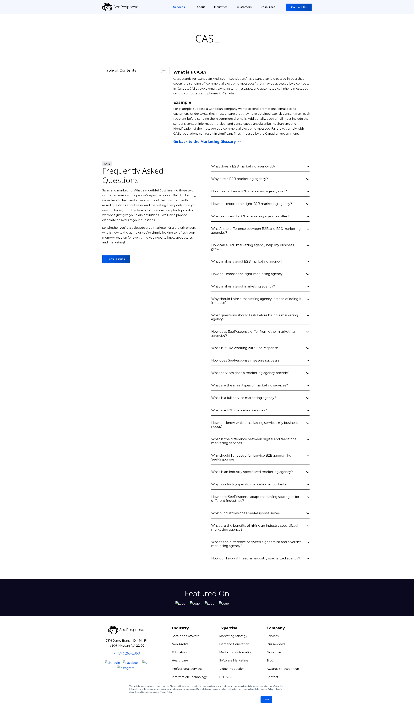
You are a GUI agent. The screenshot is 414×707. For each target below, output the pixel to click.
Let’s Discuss (116, 259)
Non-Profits (180, 644)
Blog (270, 660)
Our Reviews (276, 644)
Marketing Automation (236, 652)
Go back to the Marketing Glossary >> (207, 141)
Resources (268, 7)
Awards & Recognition (283, 669)
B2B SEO (225, 677)
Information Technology (189, 677)
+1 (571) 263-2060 (127, 653)
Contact (272, 677)
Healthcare (180, 660)
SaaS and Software (185, 636)
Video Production (232, 669)
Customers (244, 7)
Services (179, 7)
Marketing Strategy (233, 636)
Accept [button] (266, 699)
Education (179, 652)
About (201, 7)
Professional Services (187, 669)
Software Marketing (233, 660)
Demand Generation (234, 644)
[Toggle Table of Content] (162, 70)
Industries (221, 7)
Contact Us (299, 7)
